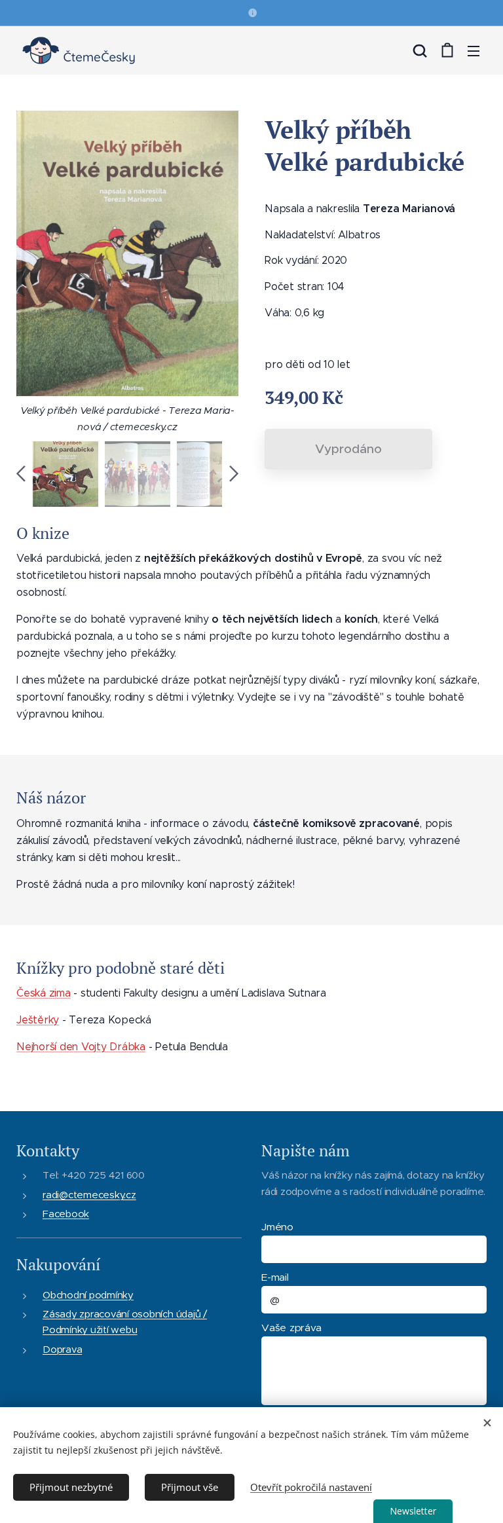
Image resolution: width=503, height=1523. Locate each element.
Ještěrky (37, 1020)
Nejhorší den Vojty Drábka (80, 1046)
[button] (419, 50)
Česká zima (43, 993)
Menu (473, 50)
